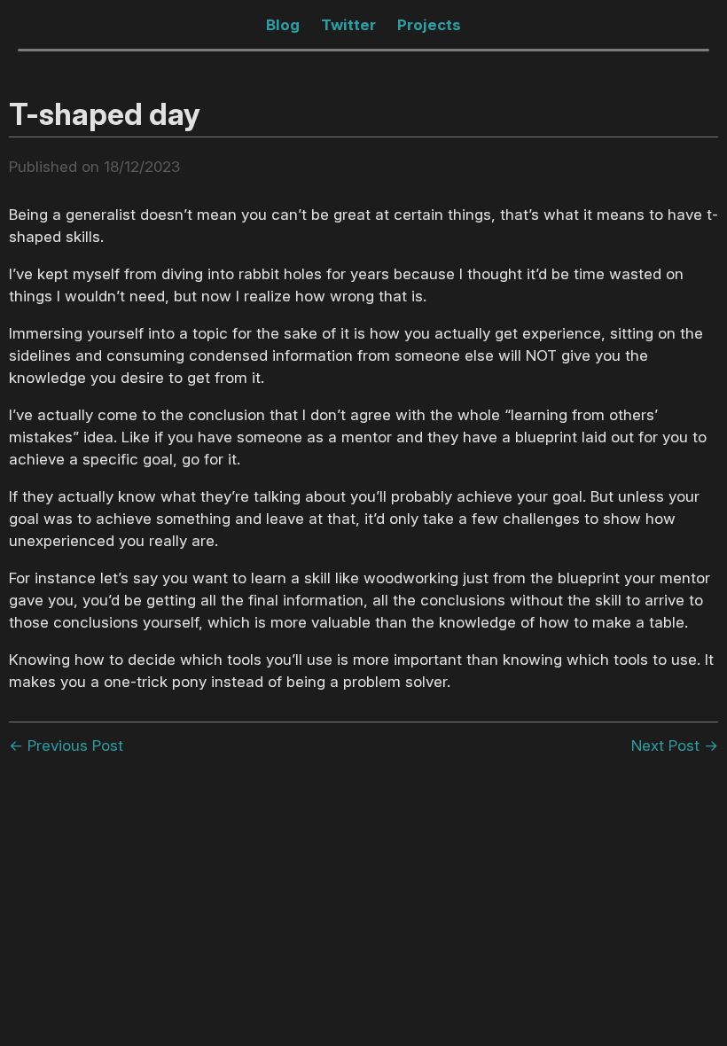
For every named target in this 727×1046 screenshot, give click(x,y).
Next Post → (674, 745)
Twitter (348, 25)
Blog (283, 25)
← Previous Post (66, 745)
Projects (429, 25)
